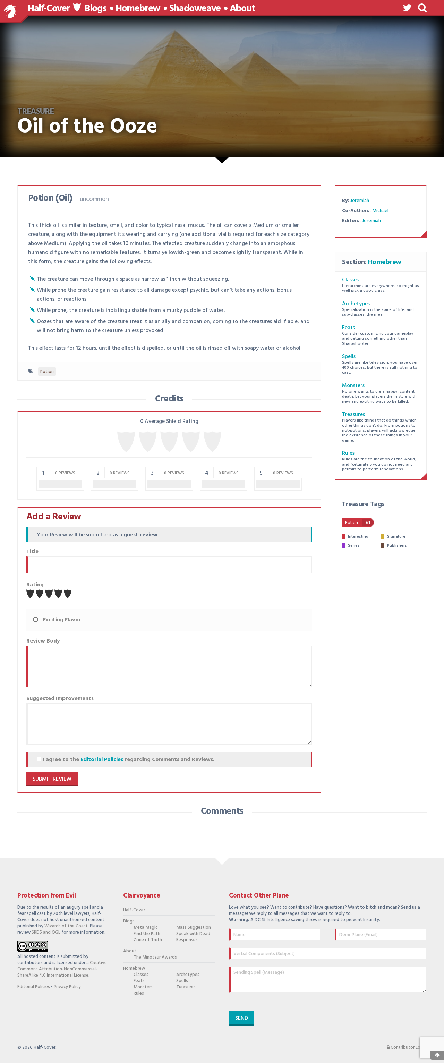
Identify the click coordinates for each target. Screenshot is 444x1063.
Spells (349, 356)
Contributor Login (408, 1048)
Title (32, 551)
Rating (35, 584)
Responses (187, 940)
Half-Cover (49, 9)
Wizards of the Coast (66, 926)
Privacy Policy (67, 986)
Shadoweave (195, 9)
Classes (350, 279)
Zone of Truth (148, 940)
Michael (380, 211)
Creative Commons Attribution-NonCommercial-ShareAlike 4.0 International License (62, 969)
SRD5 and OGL (46, 932)
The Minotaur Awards (151, 957)
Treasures (353, 414)
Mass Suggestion (193, 928)
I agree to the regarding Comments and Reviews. (127, 759)
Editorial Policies (101, 759)
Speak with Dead (193, 934)
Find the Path (147, 934)
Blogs (95, 9)
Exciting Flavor (62, 619)
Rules (348, 453)
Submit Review (52, 779)
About (242, 9)
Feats (348, 327)
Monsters (353, 385)
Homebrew (138, 9)
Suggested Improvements (60, 698)
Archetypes (356, 303)
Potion (47, 371)
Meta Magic (145, 928)
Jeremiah (359, 201)
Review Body (43, 641)
